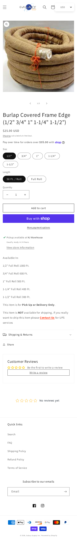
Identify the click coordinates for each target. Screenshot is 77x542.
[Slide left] (30, 103)
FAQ (9, 442)
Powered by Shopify (49, 535)
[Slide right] (47, 103)
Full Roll (36, 179)
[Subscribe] (65, 491)
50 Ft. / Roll (14, 179)
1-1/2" (10, 164)
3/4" (24, 156)
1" (37, 156)
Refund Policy (15, 459)
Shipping (7, 136)
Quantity (7, 187)
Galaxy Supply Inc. (33, 535)
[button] (5, 7)
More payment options (38, 227)
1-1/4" (52, 156)
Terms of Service (17, 468)
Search (11, 434)
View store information (20, 247)
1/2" (9, 156)
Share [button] (10, 344)
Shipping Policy (16, 451)
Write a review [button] (38, 372)
